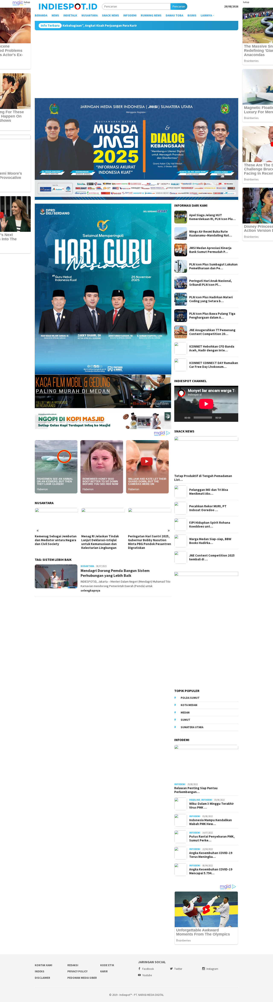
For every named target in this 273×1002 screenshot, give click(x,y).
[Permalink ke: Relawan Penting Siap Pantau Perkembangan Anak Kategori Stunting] (206, 763)
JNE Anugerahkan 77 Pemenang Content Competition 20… (212, 332)
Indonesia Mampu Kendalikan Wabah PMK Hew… (210, 822)
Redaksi (72, 965)
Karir (104, 971)
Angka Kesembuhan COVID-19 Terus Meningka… (210, 855)
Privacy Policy (77, 971)
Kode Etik (107, 965)
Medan (185, 712)
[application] (206, 404)
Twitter (178, 969)
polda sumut (190, 698)
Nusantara (87, 566)
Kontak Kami (43, 965)
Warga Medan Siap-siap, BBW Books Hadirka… (210, 541)
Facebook (148, 969)
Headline (194, 799)
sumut (185, 720)
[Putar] (180, 417)
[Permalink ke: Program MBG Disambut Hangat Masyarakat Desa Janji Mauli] (149, 520)
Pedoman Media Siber (82, 978)
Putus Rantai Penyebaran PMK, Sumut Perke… (212, 838)
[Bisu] (226, 417)
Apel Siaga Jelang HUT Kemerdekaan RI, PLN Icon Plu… (212, 217)
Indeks (39, 971)
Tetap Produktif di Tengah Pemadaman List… (203, 478)
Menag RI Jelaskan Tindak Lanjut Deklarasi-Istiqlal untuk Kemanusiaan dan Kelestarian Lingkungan (53, 542)
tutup (27, 2)
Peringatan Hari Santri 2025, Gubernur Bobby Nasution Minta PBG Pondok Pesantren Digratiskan (102, 542)
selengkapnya (90, 590)
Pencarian (179, 6)
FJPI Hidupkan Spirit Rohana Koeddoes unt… (209, 524)
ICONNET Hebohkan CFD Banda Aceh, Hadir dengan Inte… (211, 348)
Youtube (147, 975)
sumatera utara (192, 727)
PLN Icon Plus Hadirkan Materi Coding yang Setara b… (211, 299)
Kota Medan (189, 705)
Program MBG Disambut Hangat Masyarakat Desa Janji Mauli (146, 540)
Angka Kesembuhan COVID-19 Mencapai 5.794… (210, 871)
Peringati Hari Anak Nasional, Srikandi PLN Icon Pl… (210, 283)
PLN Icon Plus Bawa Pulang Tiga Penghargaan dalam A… (212, 315)
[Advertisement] (136, 62)
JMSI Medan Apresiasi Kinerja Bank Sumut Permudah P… (210, 250)
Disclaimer (42, 978)
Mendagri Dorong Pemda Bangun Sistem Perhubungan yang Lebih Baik (115, 573)
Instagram (212, 969)
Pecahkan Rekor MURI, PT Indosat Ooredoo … (208, 508)
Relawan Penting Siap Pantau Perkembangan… (196, 790)
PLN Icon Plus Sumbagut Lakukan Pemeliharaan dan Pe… (213, 266)
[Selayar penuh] (233, 417)
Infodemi (179, 784)
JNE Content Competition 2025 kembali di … (212, 557)
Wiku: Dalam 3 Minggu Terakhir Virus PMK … (211, 805)
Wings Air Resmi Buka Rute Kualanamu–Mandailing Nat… (210, 233)
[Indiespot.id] (68, 6)
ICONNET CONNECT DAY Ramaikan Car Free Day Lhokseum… (213, 365)
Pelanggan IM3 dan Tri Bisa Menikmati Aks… (208, 492)
